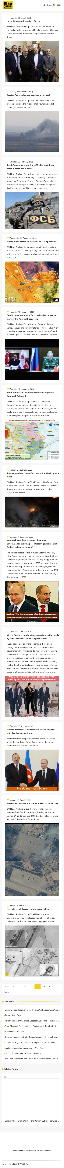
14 (50, 986)
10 (25, 986)
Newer (6, 992)
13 (44, 986)
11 (31, 986)
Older (6, 986)
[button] (58, 5)
